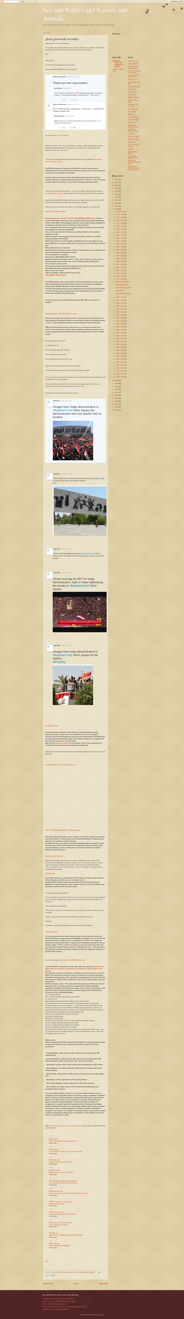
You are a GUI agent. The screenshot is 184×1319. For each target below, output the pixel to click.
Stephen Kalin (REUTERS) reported (64, 313)
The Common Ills (133, 61)
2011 (116, 392)
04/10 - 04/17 (120, 335)
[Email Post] (99, 1272)
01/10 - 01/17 (120, 374)
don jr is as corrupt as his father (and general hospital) (59, 1301)
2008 (116, 401)
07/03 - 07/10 (120, 300)
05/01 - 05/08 (120, 327)
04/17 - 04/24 (120, 332)
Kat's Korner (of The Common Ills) (60, 1223)
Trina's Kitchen (54, 1149)
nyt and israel (120, 290)
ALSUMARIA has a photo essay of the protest (60, 765)
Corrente (130, 149)
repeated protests (61, 743)
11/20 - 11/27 (120, 226)
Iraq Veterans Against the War (133, 130)
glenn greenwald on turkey (124, 293)
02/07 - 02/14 (120, 362)
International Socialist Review (133, 126)
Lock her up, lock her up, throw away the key (66, 1126)
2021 (116, 194)
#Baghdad (59, 410)
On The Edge (132, 111)
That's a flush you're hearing (58, 1225)
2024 (116, 185)
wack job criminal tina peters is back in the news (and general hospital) (64, 1306)
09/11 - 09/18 (120, 255)
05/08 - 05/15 (120, 324)
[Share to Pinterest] (54, 1275)
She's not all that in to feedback (59, 1245)
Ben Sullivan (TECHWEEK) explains (72, 960)
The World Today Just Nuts (133, 105)
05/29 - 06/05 (120, 315)
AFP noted (48, 377)
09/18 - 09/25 (120, 253)
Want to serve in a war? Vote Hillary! (61, 1172)
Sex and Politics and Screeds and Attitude (63, 1181)
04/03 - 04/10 (120, 338)
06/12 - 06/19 (120, 309)
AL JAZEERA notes (51, 726)
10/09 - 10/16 (120, 244)
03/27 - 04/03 (120, 341)
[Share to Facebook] (52, 1275)
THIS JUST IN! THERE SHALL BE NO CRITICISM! (66, 1235)
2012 (116, 389)
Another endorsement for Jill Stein (60, 1162)
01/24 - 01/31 (120, 368)
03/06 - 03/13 (120, 350)
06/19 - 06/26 (120, 306)
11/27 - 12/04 (120, 223)
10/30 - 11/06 (120, 235)
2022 (116, 191)
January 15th (58, 193)
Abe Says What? (133, 117)
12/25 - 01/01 (120, 211)
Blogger (101, 1315)
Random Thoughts (133, 139)
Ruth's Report (132, 95)
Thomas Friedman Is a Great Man (134, 71)
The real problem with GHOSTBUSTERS (62, 1214)
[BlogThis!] (48, 1275)
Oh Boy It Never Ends (56, 1212)
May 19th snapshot (54, 211)
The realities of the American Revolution (62, 1141)
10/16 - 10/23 (120, 241)
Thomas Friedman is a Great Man (60, 1202)
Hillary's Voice (132, 122)
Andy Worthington (133, 120)
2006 (116, 407)
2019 (116, 200)
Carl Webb (131, 134)
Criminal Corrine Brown (57, 1204)
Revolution (131, 114)
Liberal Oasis (132, 142)
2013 (116, 386)
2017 (116, 206)
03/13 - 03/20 (120, 347)
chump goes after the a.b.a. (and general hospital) (57, 1298)
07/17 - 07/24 (120, 279)
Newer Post (48, 1284)
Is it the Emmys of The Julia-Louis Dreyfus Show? (65, 1151)
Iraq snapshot (63, 135)
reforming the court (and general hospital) (55, 1309)
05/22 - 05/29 (120, 318)
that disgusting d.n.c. (122, 284)
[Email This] (46, 1275)
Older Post (103, 1284)
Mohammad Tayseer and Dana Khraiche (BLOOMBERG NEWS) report (70, 218)
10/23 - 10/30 (120, 238)
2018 (116, 203)
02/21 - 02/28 (120, 356)
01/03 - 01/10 (120, 377)
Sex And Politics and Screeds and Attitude (118, 63)
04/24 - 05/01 (120, 330)
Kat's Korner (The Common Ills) (133, 76)
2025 (116, 182)
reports (93, 938)
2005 (116, 410)
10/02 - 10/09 (120, 247)
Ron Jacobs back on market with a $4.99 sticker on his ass (68, 1193)
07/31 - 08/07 (120, 273)
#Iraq (69, 410)
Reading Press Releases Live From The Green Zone (134, 168)
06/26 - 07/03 (120, 303)
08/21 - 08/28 (120, 264)
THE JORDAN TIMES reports (55, 275)
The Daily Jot (53, 1233)
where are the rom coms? (123, 287)
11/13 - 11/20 (120, 229)
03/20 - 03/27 (120, 344)
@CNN (76, 93)
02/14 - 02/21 (120, 359)
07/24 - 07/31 (120, 276)
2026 (116, 179)
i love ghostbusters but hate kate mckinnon (63, 1183)
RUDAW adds (49, 873)
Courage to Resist (133, 136)
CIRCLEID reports (51, 932)
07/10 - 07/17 (120, 297)
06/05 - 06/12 (120, 312)
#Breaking (59, 661)
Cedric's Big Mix (54, 1243)
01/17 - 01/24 (120, 371)
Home (75, 1284)
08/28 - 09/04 (120, 261)
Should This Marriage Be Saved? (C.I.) (134, 162)
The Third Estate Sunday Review (133, 67)
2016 (116, 209)
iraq (46, 1261)
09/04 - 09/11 (120, 258)
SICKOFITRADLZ (55, 1170)
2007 (116, 404)
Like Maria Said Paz (55, 1191)
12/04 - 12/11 (120, 220)
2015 (116, 380)
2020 (116, 197)
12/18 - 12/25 (120, 214)
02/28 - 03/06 (120, 353)
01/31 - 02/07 (120, 365)
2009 (116, 398)
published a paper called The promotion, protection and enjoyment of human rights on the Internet (74, 969)
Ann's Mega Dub (54, 1160)
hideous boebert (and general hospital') (54, 1304)
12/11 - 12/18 (120, 217)
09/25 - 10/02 (120, 250)
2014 (116, 383)
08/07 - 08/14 (120, 270)
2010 (116, 395)
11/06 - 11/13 (120, 232)
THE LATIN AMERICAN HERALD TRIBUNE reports (62, 830)
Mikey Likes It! (53, 1139)
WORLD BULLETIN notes (54, 856)
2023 (116, 188)
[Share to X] (50, 1275)
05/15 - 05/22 (120, 321)
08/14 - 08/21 (120, 267)
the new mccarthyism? (123, 281)
